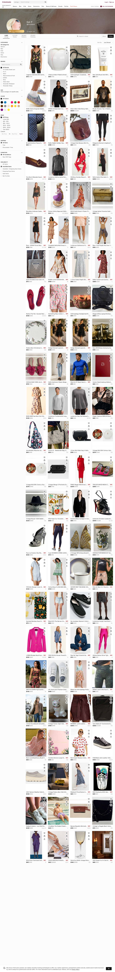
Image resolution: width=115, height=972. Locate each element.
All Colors (6, 98)
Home (29, 6)
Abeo (4, 73)
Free (4, 145)
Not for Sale (6, 176)
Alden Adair (6, 81)
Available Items (7, 166)
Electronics (36, 6)
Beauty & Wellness (51, 6)
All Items (5, 142)
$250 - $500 (6, 127)
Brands (60, 6)
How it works (95, 6)
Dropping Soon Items (9, 171)
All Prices (5, 117)
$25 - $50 (6, 121)
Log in (106, 2)
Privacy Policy (75, 969)
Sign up (111, 2)
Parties (66, 6)
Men (20, 6)
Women (15, 6)
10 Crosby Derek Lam (9, 69)
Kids (24, 6)
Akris (4, 79)
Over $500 (6, 129)
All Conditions (7, 154)
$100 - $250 (6, 125)
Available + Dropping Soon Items (12, 169)
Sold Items (6, 173)
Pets (43, 6)
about (104, 36)
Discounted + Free (8, 147)
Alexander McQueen (8, 84)
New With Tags (7, 157)
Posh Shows (73, 6)
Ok (109, 968)
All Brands (6, 67)
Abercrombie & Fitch (9, 75)
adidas (5, 77)
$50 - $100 (6, 123)
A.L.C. (4, 71)
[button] (17, 2)
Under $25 (6, 119)
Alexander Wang (7, 86)
